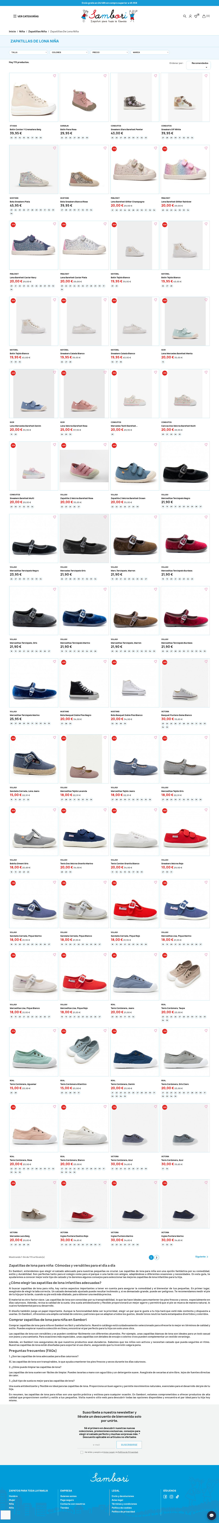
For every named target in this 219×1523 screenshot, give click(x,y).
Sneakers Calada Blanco (72, 353)
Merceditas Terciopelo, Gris (23, 643)
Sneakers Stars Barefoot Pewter (127, 129)
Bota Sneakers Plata (20, 201)
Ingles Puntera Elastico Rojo (74, 1236)
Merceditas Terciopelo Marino (75, 643)
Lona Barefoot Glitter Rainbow (176, 201)
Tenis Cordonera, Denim (123, 1084)
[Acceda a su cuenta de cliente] (190, 16)
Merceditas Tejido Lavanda (73, 791)
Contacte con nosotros (72, 1503)
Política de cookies (122, 1507)
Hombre (13, 1496)
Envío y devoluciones (123, 1496)
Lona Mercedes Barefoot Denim (25, 426)
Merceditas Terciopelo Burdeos (176, 570)
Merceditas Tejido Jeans (123, 791)
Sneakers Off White (171, 129)
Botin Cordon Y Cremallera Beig (25, 129)
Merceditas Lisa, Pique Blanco (25, 1008)
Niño (11, 1507)
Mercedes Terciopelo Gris (73, 570)
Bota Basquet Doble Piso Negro (75, 715)
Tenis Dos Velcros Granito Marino (76, 863)
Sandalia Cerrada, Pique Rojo (125, 936)
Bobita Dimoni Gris (19, 863)
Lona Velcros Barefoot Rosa (73, 426)
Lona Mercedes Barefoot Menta (176, 353)
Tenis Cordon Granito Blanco (125, 863)
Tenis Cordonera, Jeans (122, 1008)
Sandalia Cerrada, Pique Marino (26, 936)
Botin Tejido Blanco (120, 277)
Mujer (12, 1500)
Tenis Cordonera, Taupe (173, 1008)
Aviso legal (117, 1500)
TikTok (178, 1497)
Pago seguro (67, 1500)
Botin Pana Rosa (68, 129)
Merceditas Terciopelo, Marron (126, 643)
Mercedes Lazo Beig (20, 1236)
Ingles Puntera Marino (122, 1236)
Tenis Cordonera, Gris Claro (175, 1084)
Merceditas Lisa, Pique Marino (176, 936)
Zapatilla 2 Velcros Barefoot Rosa (76, 498)
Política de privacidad (123, 1511)
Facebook (165, 1497)
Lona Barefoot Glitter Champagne (127, 201)
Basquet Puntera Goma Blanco (176, 715)
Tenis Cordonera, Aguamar (23, 1084)
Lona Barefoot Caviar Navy (23, 277)
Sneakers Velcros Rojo (172, 863)
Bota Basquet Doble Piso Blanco (126, 715)
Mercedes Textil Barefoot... (124, 426)
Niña (11, 1503)
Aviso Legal (108, 1452)
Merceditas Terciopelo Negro (175, 498)
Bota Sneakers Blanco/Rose (74, 201)
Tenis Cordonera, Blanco (72, 1160)
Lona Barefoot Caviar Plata (73, 277)
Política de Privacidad (128, 1452)
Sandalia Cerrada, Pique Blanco (76, 936)
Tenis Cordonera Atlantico (73, 1084)
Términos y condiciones (124, 1503)
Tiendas (64, 1507)
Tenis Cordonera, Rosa (21, 1160)
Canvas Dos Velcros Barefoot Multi (178, 426)
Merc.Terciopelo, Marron (123, 570)
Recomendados (200, 65)
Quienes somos (68, 1496)
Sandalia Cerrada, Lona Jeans (24, 791)
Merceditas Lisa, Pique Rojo (74, 1008)
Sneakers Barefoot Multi (22, 498)
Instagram (172, 1497)
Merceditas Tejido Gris (172, 791)
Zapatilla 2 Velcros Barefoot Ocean (128, 498)
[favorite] (196, 16)
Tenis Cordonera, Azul (122, 1160)
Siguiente (202, 1257)
